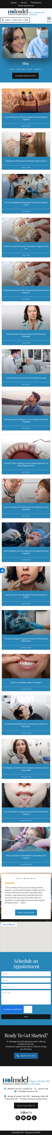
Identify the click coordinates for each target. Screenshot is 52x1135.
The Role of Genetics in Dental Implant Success (26, 378)
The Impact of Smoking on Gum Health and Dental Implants (26, 420)
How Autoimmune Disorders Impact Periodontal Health (26, 596)
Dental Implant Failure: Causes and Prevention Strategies (26, 335)
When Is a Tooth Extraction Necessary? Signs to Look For (26, 247)
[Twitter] (28, 1117)
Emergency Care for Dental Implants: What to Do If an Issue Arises (26, 769)
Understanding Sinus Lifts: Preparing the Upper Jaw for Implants (26, 291)
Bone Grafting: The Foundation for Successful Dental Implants (26, 552)
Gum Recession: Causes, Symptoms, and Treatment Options (26, 813)
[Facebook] (23, 1117)
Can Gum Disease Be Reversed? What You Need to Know (26, 203)
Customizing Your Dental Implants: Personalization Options (26, 118)
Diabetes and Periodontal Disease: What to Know (26, 161)
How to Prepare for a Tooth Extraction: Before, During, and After (26, 508)
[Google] (17, 1117)
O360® (37, 1132)
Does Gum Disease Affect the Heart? (26, 682)
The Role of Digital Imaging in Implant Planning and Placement (26, 640)
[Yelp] (34, 1117)
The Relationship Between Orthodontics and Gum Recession (26, 725)
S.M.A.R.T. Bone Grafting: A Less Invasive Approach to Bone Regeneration (26, 464)
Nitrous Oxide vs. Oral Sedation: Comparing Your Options (26, 856)
